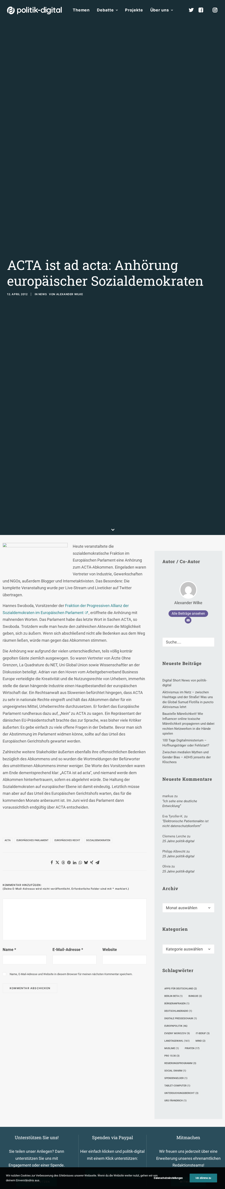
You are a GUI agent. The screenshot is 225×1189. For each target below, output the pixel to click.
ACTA (8, 840)
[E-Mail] (188, 620)
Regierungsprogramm (180, 1063)
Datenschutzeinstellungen (168, 1178)
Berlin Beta (173, 996)
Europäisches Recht (67, 840)
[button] (209, 641)
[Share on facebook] (51, 862)
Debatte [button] (105, 10)
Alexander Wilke (69, 294)
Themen (81, 10)
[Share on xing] (91, 862)
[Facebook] (203, 10)
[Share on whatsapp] (80, 862)
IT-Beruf (203, 1033)
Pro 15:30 (172, 1055)
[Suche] (188, 642)
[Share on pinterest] (68, 862)
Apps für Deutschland (180, 988)
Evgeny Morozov (177, 1033)
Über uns (159, 10)
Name (9, 949)
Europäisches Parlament (32, 840)
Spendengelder (175, 1078)
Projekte (134, 10)
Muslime (171, 1048)
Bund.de (195, 996)
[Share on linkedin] (74, 862)
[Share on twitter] (57, 862)
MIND (200, 1040)
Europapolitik (175, 1026)
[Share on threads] (63, 862)
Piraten (192, 1048)
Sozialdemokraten (98, 840)
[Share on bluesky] (86, 862)
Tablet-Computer (177, 1085)
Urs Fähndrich (175, 1100)
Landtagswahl (177, 1040)
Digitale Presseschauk (180, 1018)
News (42, 294)
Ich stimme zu (203, 1178)
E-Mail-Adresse (68, 949)
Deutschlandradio (178, 1011)
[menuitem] (81, 10)
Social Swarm (175, 1070)
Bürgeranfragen (176, 1003)
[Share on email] (97, 862)
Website (109, 949)
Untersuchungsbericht (181, 1093)
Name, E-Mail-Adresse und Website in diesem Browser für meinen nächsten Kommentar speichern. (71, 974)
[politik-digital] (34, 10)
